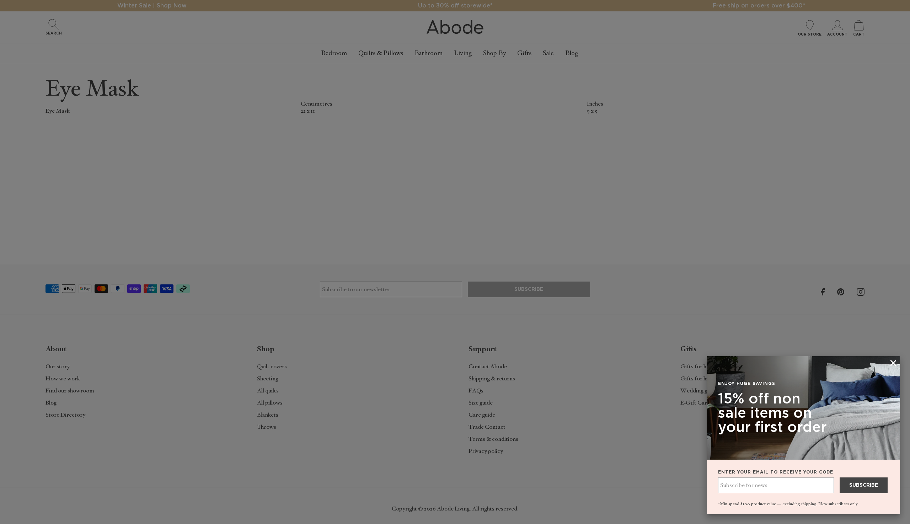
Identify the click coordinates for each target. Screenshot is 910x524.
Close (455, 262)
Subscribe (863, 485)
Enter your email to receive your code (775, 472)
